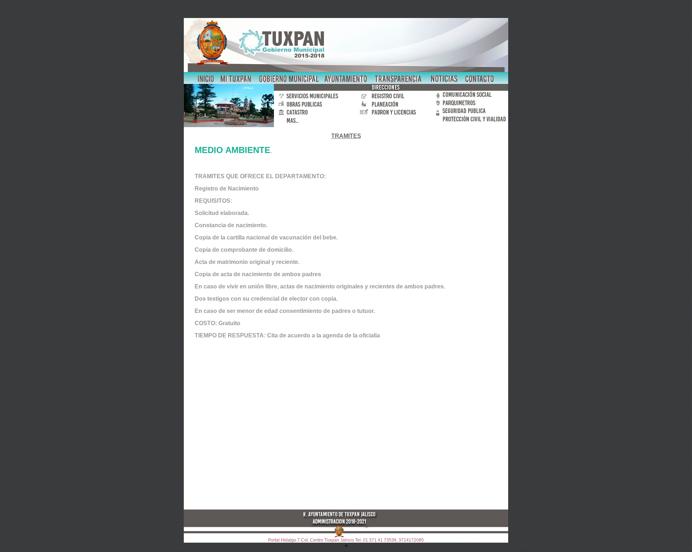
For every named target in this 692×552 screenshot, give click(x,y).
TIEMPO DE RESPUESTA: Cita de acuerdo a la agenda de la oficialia (287, 335)
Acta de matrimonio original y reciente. (247, 262)
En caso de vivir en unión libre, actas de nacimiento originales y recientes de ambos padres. (320, 286)
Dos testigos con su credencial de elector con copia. (266, 299)
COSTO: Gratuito (217, 323)
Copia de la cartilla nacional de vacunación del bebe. (266, 237)
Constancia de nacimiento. (231, 225)
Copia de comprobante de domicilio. (244, 250)
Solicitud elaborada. (222, 213)
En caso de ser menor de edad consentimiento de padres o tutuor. (285, 311)
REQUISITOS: (213, 201)
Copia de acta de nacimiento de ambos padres (258, 274)
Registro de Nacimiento (227, 188)
